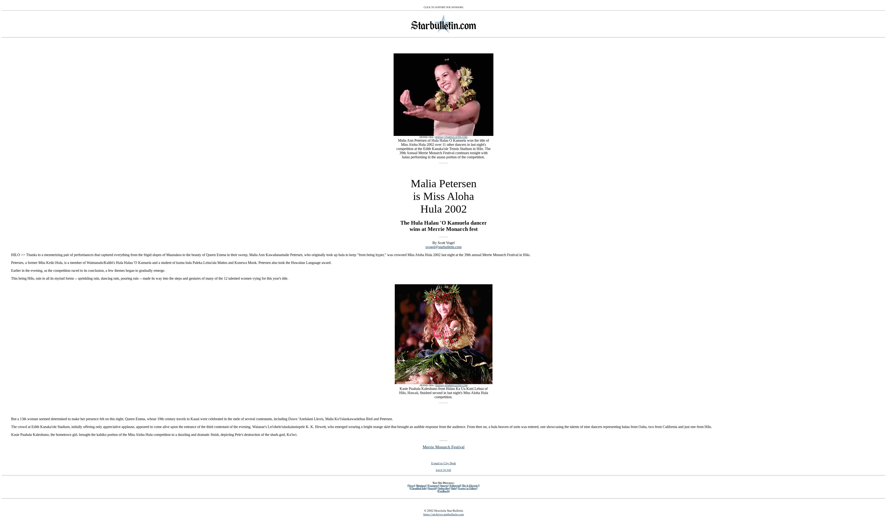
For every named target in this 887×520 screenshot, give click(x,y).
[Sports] (444, 485)
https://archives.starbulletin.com (443, 514)
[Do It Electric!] (471, 485)
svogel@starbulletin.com (443, 247)
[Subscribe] (443, 488)
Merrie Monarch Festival (444, 447)
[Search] (432, 488)
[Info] (454, 488)
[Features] (433, 485)
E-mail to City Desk (443, 463)
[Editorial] (455, 485)
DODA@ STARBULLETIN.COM (451, 137)
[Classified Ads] (418, 488)
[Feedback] (443, 491)
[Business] (421, 485)
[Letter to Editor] (467, 488)
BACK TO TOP (443, 470)
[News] (411, 485)
